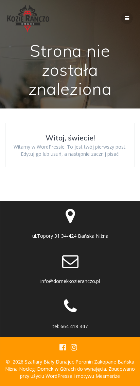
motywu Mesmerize (98, 376)
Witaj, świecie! (70, 137)
